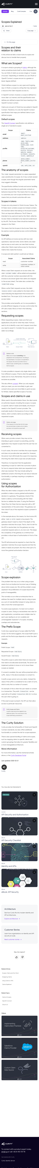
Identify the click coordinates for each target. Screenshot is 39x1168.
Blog (12, 11)
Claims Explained (6, 984)
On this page (11, 42)
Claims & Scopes (6, 997)
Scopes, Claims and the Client (10, 973)
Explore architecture (11, 919)
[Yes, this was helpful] (16, 957)
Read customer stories (12, 939)
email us (4, 1152)
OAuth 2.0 (5, 1004)
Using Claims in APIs (7, 980)
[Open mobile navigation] (36, 4)
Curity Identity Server (8, 1161)
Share (8, 30)
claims (25, 67)
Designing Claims (7, 977)
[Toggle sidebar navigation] (36, 11)
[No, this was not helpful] (22, 957)
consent (15, 384)
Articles (5, 11)
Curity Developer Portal (18, 755)
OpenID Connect (9, 123)
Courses (32, 11)
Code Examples (21, 11)
